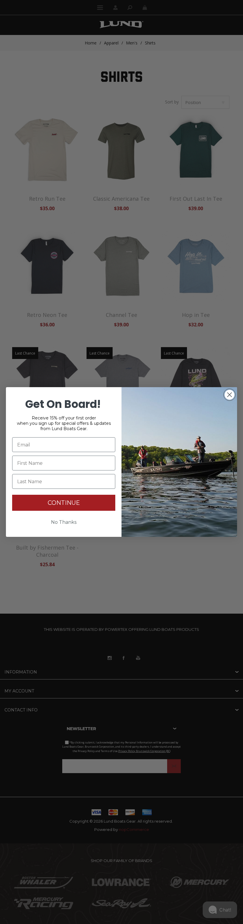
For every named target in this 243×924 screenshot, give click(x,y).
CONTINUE (64, 502)
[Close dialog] (229, 395)
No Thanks (63, 522)
